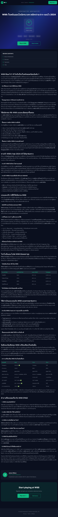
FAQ (6, 64)
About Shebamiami (8, 56)
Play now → (52, 2)
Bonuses (7, 59)
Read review (35, 43)
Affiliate (33, 513)
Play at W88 (23, 43)
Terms (29, 513)
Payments (7, 62)
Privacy (25, 513)
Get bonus (35, 495)
